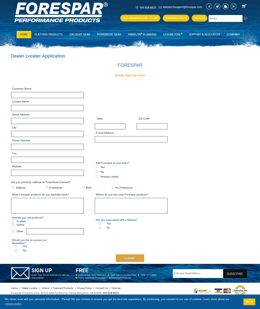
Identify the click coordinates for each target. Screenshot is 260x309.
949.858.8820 (148, 7)
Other (19, 231)
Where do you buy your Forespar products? (122, 194)
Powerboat (55, 187)
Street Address (21, 114)
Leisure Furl (172, 34)
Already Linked (109, 176)
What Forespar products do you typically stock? (40, 194)
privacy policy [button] (13, 303)
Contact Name (20, 101)
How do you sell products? (28, 217)
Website (17, 166)
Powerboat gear (109, 34)
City (14, 127)
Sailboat (20, 187)
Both (88, 187)
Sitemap (116, 288)
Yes (102, 167)
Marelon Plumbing (142, 34)
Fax (14, 153)
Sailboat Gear (79, 34)
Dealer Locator (30, 288)
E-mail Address (105, 132)
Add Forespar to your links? (112, 162)
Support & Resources (204, 34)
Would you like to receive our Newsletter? (29, 242)
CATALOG (199, 18)
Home (24, 34)
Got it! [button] (249, 301)
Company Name (22, 88)
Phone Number (21, 140)
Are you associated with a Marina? (116, 219)
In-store (21, 221)
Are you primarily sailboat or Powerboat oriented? (41, 182)
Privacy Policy (84, 288)
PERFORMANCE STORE (140, 18)
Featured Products (49, 34)
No (102, 171)
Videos (45, 288)
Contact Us (102, 288)
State (100, 118)
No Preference (124, 187)
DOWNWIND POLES (176, 18)
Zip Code (144, 118)
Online (20, 224)
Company (233, 34)
